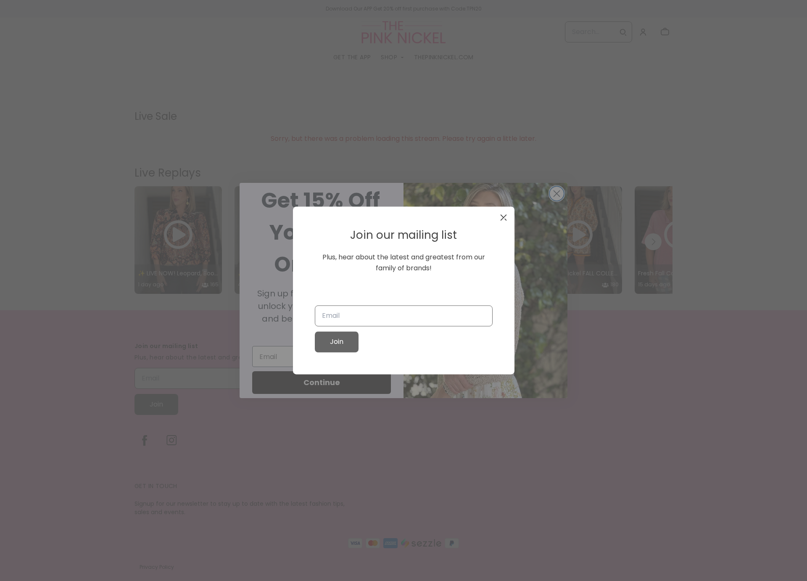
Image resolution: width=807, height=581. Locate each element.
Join (336, 342)
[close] (503, 217)
